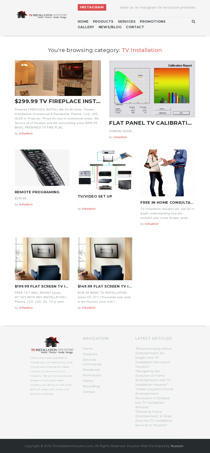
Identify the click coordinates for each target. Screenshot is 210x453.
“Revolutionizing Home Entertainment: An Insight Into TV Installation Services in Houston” (153, 358)
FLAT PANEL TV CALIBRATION (152, 123)
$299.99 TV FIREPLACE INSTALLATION (70, 101)
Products (103, 22)
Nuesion (177, 446)
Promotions (152, 22)
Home (83, 22)
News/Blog (110, 27)
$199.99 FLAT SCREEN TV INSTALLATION (53, 286)
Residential (91, 370)
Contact (135, 27)
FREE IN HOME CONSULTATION (170, 202)
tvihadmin (26, 133)
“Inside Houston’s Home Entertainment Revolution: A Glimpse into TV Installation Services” (154, 398)
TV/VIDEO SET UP (95, 196)
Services (127, 22)
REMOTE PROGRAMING (37, 192)
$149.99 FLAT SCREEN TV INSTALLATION (117, 286)
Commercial (92, 364)
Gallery (86, 27)
